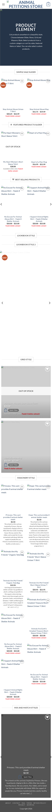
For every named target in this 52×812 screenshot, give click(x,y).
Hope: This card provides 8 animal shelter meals (39, 516)
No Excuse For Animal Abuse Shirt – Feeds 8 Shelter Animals (13, 219)
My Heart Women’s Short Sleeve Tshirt (13, 163)
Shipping (30, 805)
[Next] (49, 303)
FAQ (23, 803)
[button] (3, 4)
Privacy (21, 805)
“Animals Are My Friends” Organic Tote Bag (13, 582)
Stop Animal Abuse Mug (39, 109)
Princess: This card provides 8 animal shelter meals (13, 517)
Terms (29, 803)
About (8, 803)
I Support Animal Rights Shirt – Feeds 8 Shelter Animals (39, 219)
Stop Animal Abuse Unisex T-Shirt (13, 110)
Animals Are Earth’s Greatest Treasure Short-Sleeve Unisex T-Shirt (39, 631)
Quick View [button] (13, 410)
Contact (16, 803)
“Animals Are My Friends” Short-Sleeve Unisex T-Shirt (39, 585)
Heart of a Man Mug (39, 162)
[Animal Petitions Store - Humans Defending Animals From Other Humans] (26, 4)
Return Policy (39, 803)
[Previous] (2, 303)
